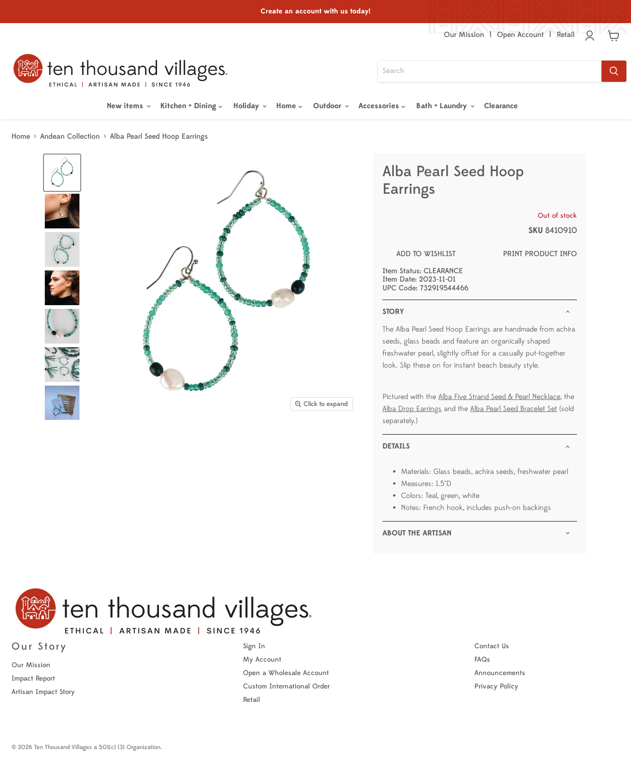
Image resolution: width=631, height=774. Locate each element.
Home (287, 106)
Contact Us (491, 646)
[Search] (613, 71)
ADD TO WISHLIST (425, 253)
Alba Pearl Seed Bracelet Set (513, 408)
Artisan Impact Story (43, 692)
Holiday (247, 106)
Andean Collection (70, 136)
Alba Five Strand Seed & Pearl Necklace (499, 396)
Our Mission (464, 34)
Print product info (540, 253)
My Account (262, 659)
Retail (566, 34)
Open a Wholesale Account (286, 673)
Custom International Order (286, 686)
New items (126, 106)
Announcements (499, 673)
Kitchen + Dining (189, 106)
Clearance (501, 106)
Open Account (520, 34)
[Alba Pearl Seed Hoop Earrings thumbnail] (62, 403)
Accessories (379, 106)
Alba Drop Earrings (412, 408)
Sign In (254, 646)
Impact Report (33, 678)
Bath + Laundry (442, 106)
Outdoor (328, 106)
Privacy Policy (496, 686)
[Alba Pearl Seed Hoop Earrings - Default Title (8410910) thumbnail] (62, 172)
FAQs (482, 659)
